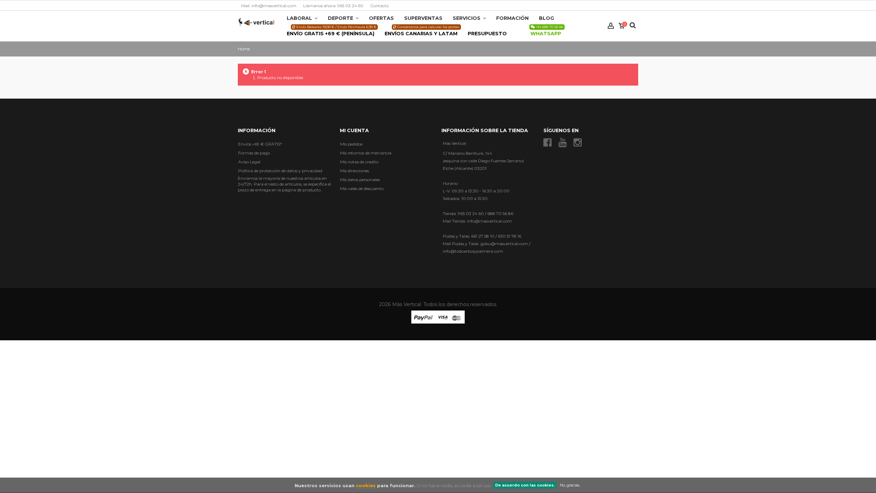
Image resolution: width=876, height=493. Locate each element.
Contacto (379, 5)
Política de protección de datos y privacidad (280, 170)
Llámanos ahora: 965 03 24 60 (333, 5)
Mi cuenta (354, 130)
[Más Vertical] (256, 21)
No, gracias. (570, 485)
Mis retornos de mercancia (365, 152)
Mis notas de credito (359, 161)
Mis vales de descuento (362, 188)
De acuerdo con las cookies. (525, 485)
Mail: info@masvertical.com (268, 5)
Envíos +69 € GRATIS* (260, 144)
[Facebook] (547, 143)
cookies (366, 485)
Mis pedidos (351, 144)
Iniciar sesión (611, 25)
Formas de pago (254, 152)
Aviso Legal (249, 161)
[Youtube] (562, 143)
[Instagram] (578, 143)
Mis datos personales (360, 179)
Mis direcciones (354, 170)
